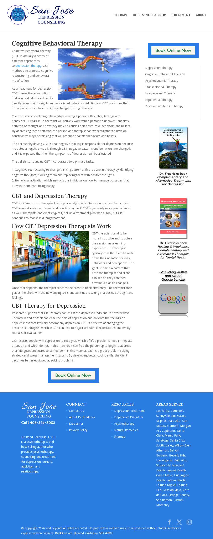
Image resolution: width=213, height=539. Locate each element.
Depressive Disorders (128, 417)
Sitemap (119, 436)
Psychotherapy (124, 424)
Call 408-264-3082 (38, 422)
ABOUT (201, 15)
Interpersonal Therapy (160, 93)
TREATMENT (181, 15)
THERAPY (121, 15)
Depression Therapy (158, 68)
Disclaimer (76, 424)
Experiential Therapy (158, 100)
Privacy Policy (78, 430)
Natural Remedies (126, 430)
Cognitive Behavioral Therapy (165, 74)
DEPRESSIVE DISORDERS (150, 15)
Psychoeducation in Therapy (164, 106)
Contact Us (76, 411)
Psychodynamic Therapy (161, 81)
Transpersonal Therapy (160, 87)
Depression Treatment (129, 411)
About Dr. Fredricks (82, 417)
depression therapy (28, 66)
